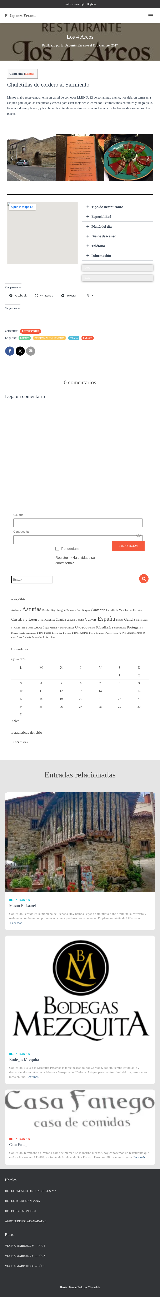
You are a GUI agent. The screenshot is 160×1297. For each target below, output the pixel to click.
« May (15, 720)
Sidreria (27, 637)
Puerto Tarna (111, 633)
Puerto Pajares (44, 632)
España (74, 338)
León (38, 627)
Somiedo (37, 637)
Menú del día (101, 226)
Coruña (80, 619)
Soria (45, 637)
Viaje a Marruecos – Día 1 (25, 1266)
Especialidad (101, 216)
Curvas (91, 619)
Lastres (29, 628)
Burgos (86, 610)
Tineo (52, 637)
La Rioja (87, 338)
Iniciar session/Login (75, 4)
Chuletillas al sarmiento (49, 338)
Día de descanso (103, 236)
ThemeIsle (94, 1287)
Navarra (62, 627)
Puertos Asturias (80, 632)
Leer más (16, 923)
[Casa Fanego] (80, 1110)
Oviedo (81, 627)
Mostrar (29, 73)
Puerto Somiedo (97, 633)
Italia (139, 619)
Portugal (133, 627)
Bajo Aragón (58, 610)
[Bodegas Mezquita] (80, 990)
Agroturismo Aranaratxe (25, 1221)
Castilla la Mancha (117, 610)
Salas (19, 637)
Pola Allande (103, 627)
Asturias (31, 609)
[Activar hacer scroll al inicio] (151, 1289)
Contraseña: (21, 531)
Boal (78, 610)
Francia (119, 619)
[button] (11, 157)
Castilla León (135, 610)
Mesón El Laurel (22, 905)
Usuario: (18, 514)
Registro (91, 4)
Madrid (53, 628)
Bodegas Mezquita (24, 1059)
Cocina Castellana (46, 620)
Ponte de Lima (119, 627)
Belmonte (71, 610)
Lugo (46, 627)
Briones (24, 338)
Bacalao (46, 610)
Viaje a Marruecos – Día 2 (25, 1256)
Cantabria (98, 610)
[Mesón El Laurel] (80, 841)
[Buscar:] (75, 582)
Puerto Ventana (127, 632)
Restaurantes (30, 331)
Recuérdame (70, 548)
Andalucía (16, 610)
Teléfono (98, 246)
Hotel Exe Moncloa (21, 1211)
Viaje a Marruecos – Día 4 (25, 1245)
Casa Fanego (19, 1144)
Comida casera (65, 619)
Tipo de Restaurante (107, 207)
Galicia (129, 619)
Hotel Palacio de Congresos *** (30, 1191)
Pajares (91, 627)
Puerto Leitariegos (27, 633)
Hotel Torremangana (22, 1201)
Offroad (70, 627)
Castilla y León (24, 619)
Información (101, 255)
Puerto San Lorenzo (61, 633)
